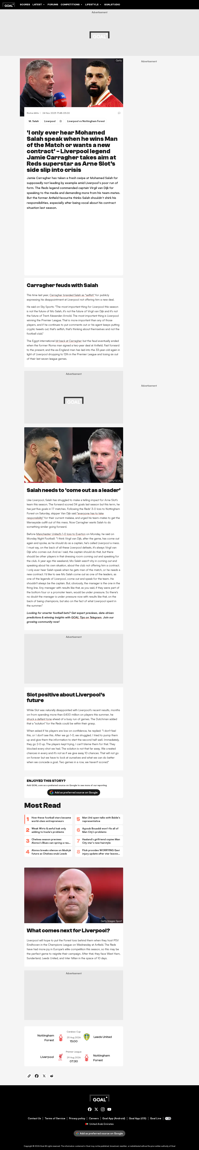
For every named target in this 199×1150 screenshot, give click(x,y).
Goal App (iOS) (137, 1118)
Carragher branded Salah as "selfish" (72, 295)
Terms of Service (55, 1118)
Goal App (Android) (113, 1118)
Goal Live (155, 1118)
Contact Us (34, 1118)
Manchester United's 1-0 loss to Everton (61, 534)
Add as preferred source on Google (76, 792)
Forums (53, 4)
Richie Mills (33, 113)
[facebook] (89, 1110)
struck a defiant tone (39, 719)
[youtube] (109, 1110)
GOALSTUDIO (112, 4)
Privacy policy (77, 1118)
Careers (94, 1118)
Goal (42, 1146)
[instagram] (102, 1110)
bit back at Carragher (69, 341)
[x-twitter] (96, 1110)
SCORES (25, 4)
